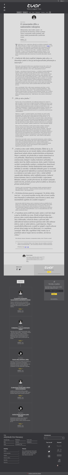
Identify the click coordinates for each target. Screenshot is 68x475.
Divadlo (28, 452)
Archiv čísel (29, 439)
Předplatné (29, 442)
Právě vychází (34, 450)
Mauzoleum (24, 452)
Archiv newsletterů (54, 298)
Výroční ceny (28, 453)
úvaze (48, 45)
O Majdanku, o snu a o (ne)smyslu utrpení (20, 328)
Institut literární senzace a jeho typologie (20, 415)
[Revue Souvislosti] (59, 455)
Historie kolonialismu (33, 452)
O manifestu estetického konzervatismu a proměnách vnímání (20, 299)
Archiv (47, 12)
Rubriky (19, 12)
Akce (33, 12)
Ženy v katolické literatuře (26, 450)
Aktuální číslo (6, 439)
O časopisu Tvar (18, 444)
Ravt (30, 12)
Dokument (24, 453)
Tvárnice (43, 12)
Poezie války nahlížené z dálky (20, 359)
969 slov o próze (28, 454)
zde (25, 246)
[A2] (59, 451)
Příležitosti (37, 12)
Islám (32, 454)
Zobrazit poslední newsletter (54, 296)
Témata (25, 12)
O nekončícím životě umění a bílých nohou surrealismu (20, 388)
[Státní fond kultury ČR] (59, 465)
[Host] (59, 446)
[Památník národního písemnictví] (59, 460)
